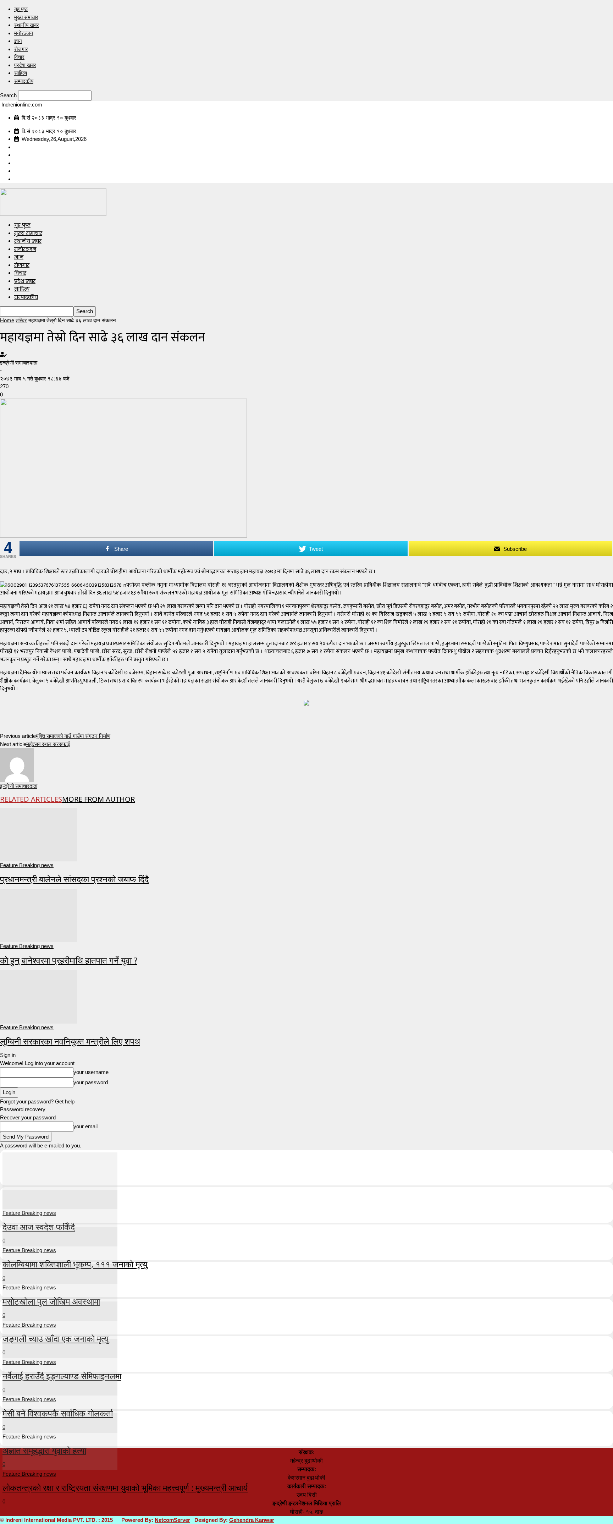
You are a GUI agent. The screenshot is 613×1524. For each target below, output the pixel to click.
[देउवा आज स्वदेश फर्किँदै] (59, 1180)
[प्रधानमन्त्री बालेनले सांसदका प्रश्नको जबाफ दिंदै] (38, 834)
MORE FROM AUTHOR (98, 799)
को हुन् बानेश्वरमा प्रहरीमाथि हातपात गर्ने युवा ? (68, 960)
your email (85, 1126)
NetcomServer (172, 1520)
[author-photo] (17, 765)
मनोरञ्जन (23, 33)
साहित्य (20, 73)
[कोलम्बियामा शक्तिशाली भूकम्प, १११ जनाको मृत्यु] (59, 1217)
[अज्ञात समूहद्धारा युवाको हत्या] (59, 1403)
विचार (19, 57)
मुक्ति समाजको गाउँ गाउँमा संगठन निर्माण (73, 736)
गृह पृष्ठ (21, 9)
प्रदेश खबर (25, 65)
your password (90, 1082)
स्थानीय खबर (26, 25)
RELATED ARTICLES (31, 799)
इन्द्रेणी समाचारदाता (18, 363)
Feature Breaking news (27, 865)
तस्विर (21, 320)
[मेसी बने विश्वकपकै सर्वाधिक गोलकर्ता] (59, 1366)
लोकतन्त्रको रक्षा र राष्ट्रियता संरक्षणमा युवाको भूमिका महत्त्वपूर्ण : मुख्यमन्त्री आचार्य (125, 1487)
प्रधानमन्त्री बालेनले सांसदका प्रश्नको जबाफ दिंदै (74, 879)
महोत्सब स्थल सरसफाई (48, 744)
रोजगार (21, 49)
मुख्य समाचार (26, 17)
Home (7, 320)
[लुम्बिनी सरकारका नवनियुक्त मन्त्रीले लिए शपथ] (38, 996)
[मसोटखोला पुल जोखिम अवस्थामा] (59, 1254)
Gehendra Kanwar (251, 1520)
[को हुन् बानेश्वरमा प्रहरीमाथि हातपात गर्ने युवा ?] (38, 915)
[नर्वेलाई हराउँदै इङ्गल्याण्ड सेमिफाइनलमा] (59, 1329)
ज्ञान (18, 41)
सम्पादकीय (23, 81)
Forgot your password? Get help (37, 1101)
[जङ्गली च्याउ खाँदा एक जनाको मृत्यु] (59, 1292)
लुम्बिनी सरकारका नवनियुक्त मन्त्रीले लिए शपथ (70, 1041)
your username (91, 1072)
